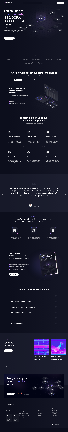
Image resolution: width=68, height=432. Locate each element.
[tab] (18, 80)
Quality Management (22, 406)
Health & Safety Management (24, 415)
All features (40, 418)
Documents (40, 406)
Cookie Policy (33, 429)
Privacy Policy (28, 429)
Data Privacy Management (23, 411)
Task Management (40, 411)
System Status (54, 415)
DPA (47, 429)
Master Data (40, 413)
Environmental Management (24, 413)
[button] (26, 2)
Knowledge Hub (55, 410)
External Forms (40, 417)
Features (31, 2)
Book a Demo (54, 408)
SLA (44, 429)
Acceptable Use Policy (39, 429)
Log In (54, 2)
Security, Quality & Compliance (55, 413)
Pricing (34, 2)
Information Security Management (22, 409)
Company (54, 406)
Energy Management (22, 417)
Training (39, 415)
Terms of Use (23, 429)
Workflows (40, 408)
